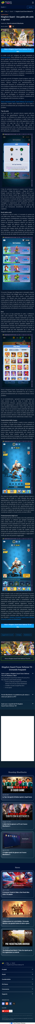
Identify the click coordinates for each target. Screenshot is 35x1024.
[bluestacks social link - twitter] (14, 1003)
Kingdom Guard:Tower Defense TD (24, 11)
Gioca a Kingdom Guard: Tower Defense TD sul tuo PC (17, 101)
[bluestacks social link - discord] (3, 1003)
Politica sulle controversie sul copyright (18, 1018)
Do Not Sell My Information (8, 1019)
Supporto (4, 994)
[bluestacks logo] (6, 2)
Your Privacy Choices (19, 1023)
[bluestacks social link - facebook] (10, 1003)
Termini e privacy (5, 1018)
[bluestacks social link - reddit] (7, 1003)
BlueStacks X (27, 634)
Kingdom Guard (5, 57)
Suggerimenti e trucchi (7, 634)
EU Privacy (30, 1018)
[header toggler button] (33, 2)
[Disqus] (17, 738)
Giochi (11, 11)
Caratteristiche (6, 979)
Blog (6, 11)
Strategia (18, 634)
